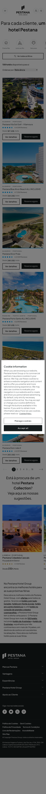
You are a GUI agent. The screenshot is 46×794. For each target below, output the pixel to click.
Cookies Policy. (25, 413)
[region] (23, 397)
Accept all (23, 428)
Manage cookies (23, 420)
